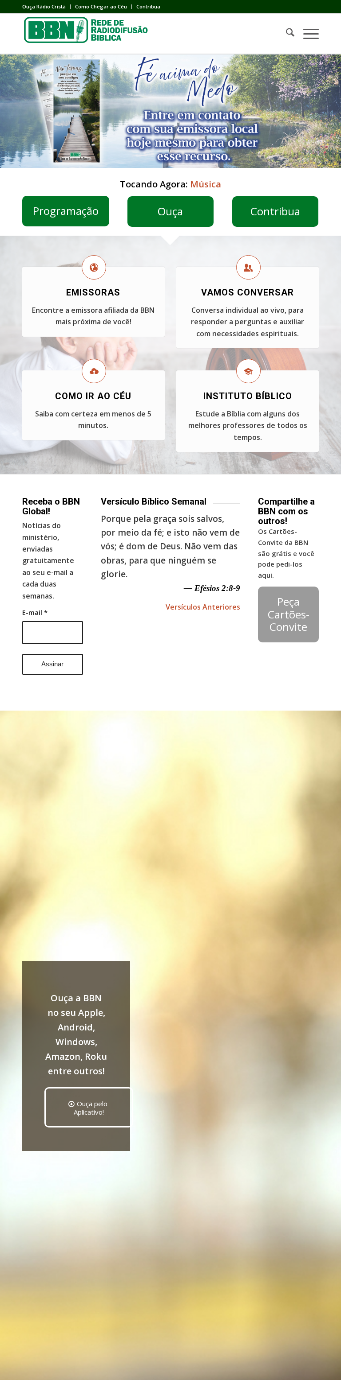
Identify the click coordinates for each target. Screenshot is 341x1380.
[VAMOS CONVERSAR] (248, 267)
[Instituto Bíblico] (248, 371)
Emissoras (93, 292)
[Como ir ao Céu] (94, 371)
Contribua (148, 6)
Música (205, 184)
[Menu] (306, 34)
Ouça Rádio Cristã (44, 6)
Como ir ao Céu (93, 396)
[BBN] (88, 34)
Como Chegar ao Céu (101, 6)
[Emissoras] (94, 267)
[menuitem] (46, 6)
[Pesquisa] (285, 34)
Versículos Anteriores (203, 607)
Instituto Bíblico (247, 396)
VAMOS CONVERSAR (247, 292)
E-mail (35, 612)
